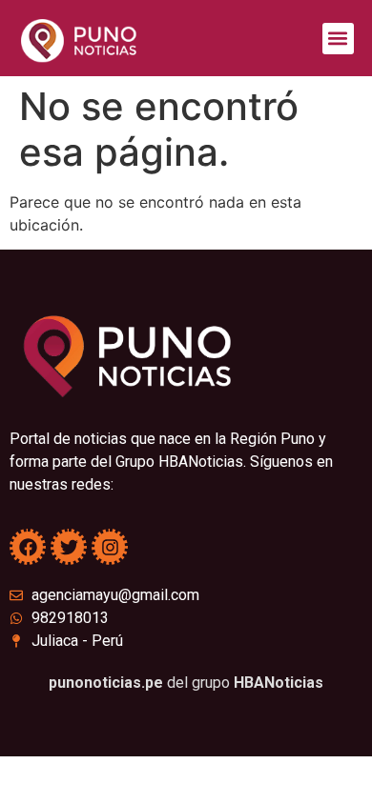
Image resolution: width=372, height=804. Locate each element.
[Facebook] (28, 547)
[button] (338, 38)
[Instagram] (110, 547)
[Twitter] (69, 547)
